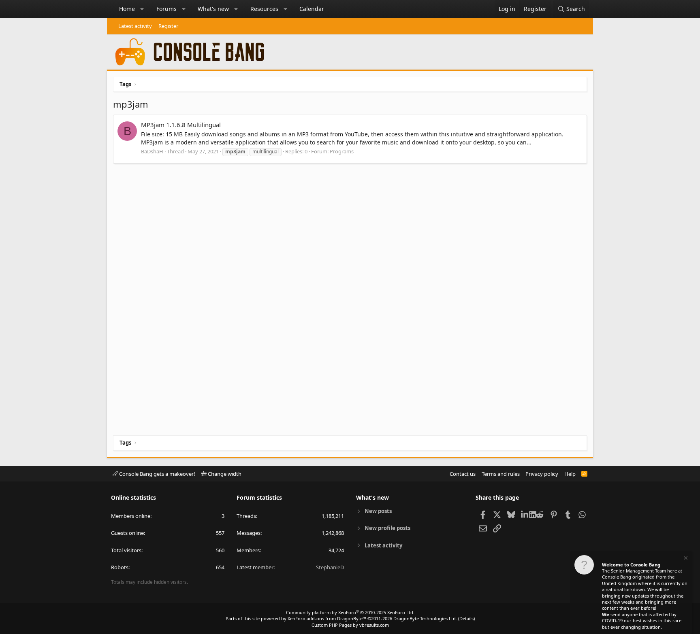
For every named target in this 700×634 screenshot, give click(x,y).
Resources (264, 9)
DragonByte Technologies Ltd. (425, 618)
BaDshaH (152, 151)
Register (168, 26)
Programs (342, 151)
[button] (142, 9)
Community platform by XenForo (350, 612)
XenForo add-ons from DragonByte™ (327, 618)
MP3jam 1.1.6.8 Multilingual (181, 125)
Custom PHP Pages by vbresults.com (350, 625)
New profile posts (387, 528)
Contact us (463, 473)
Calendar (311, 9)
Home (127, 9)
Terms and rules (501, 473)
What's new (213, 9)
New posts (378, 511)
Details (466, 618)
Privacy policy (541, 473)
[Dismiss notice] (685, 559)
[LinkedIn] (525, 514)
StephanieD (330, 567)
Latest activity (135, 26)
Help (570, 473)
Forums (166, 9)
